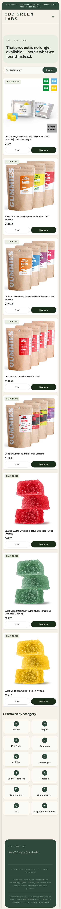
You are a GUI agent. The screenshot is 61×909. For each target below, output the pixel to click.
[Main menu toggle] (53, 16)
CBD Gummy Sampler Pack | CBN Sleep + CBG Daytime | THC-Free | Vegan (27, 138)
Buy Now (43, 150)
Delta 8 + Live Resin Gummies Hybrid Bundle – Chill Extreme (29, 298)
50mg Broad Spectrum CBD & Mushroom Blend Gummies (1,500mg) (28, 612)
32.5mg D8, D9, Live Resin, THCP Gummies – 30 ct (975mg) (29, 532)
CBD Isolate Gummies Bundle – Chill (22, 377)
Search (49, 70)
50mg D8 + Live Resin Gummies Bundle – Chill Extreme (27, 218)
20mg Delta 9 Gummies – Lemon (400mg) (25, 691)
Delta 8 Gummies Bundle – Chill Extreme (24, 454)
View (17, 150)
